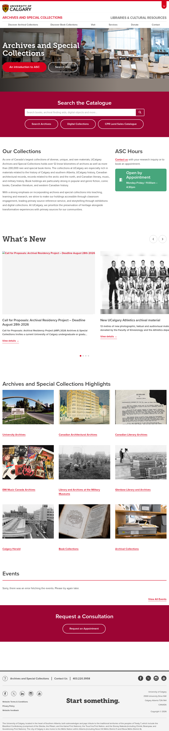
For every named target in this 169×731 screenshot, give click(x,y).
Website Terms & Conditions (15, 702)
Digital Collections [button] (78, 124)
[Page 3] (85, 355)
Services (113, 24)
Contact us (121, 159)
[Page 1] (80, 356)
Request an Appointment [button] (84, 628)
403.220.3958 (81, 678)
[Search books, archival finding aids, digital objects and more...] (140, 112)
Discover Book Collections (64, 24)
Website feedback (10, 710)
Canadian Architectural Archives (78, 434)
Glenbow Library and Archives (133, 489)
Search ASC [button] (63, 67)
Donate (134, 24)
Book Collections (69, 549)
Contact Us (61, 678)
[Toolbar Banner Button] (164, 4)
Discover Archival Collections (23, 24)
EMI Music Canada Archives (18, 489)
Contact (156, 24)
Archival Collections (127, 549)
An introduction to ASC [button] (24, 67)
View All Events (157, 599)
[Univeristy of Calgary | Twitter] (13, 694)
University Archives (14, 434)
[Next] (163, 239)
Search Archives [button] (41, 124)
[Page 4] (88, 355)
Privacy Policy (8, 706)
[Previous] (153, 239)
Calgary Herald (11, 549)
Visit (93, 24)
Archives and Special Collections (32, 18)
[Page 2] (83, 355)
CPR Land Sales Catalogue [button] (121, 124)
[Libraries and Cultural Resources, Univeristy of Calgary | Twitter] (148, 678)
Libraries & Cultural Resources (139, 18)
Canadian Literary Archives (131, 434)
